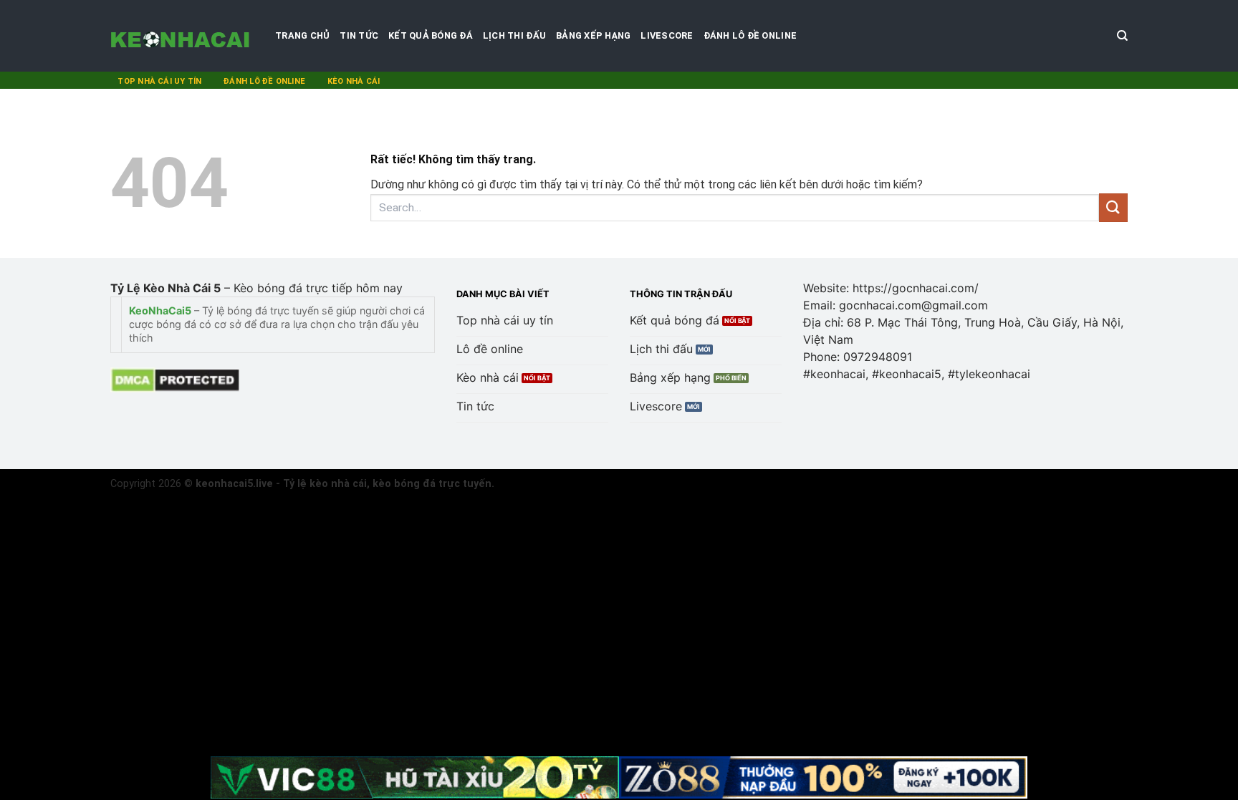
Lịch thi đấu (514, 35)
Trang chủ (302, 35)
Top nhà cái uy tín (159, 81)
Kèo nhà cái (353, 81)
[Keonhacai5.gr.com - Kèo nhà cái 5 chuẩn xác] (182, 35)
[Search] (1122, 35)
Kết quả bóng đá (430, 35)
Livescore (666, 35)
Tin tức (359, 35)
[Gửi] (1113, 207)
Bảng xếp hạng (593, 35)
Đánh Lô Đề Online (750, 35)
